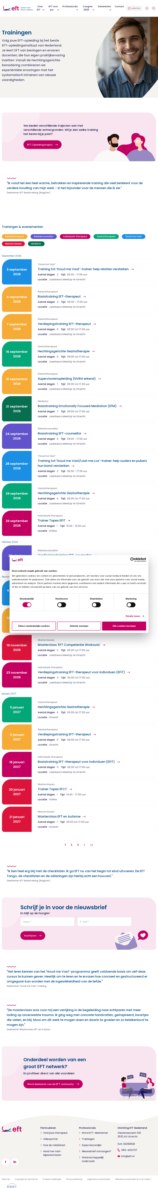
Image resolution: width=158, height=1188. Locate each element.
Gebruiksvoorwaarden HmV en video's (133, 1179)
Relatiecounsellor (44, 236)
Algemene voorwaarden (98, 1179)
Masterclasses (13, 243)
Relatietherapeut (14, 236)
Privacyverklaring (74, 1179)
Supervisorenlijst (92, 1145)
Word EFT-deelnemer (95, 1133)
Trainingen (88, 1139)
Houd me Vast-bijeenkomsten (52, 1153)
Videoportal (50, 1139)
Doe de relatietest (54, 1145)
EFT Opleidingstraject (40, 144)
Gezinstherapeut (106, 236)
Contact (119, 6)
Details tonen (133, 616)
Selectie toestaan (79, 626)
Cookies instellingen (52, 1179)
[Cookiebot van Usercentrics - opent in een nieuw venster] (132, 559)
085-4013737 (129, 1150)
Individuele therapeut (75, 236)
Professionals (87, 1128)
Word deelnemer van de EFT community (50, 1084)
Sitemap (6, 1179)
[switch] (61, 604)
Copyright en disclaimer (26, 1179)
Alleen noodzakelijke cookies (34, 626)
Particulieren (48, 1128)
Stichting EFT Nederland (132, 1128)
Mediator (36, 243)
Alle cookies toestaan (124, 626)
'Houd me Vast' (133, 236)
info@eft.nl (127, 1156)
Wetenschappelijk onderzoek (93, 1159)
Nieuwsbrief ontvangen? (96, 1151)
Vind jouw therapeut (55, 1133)
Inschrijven (30, 935)
